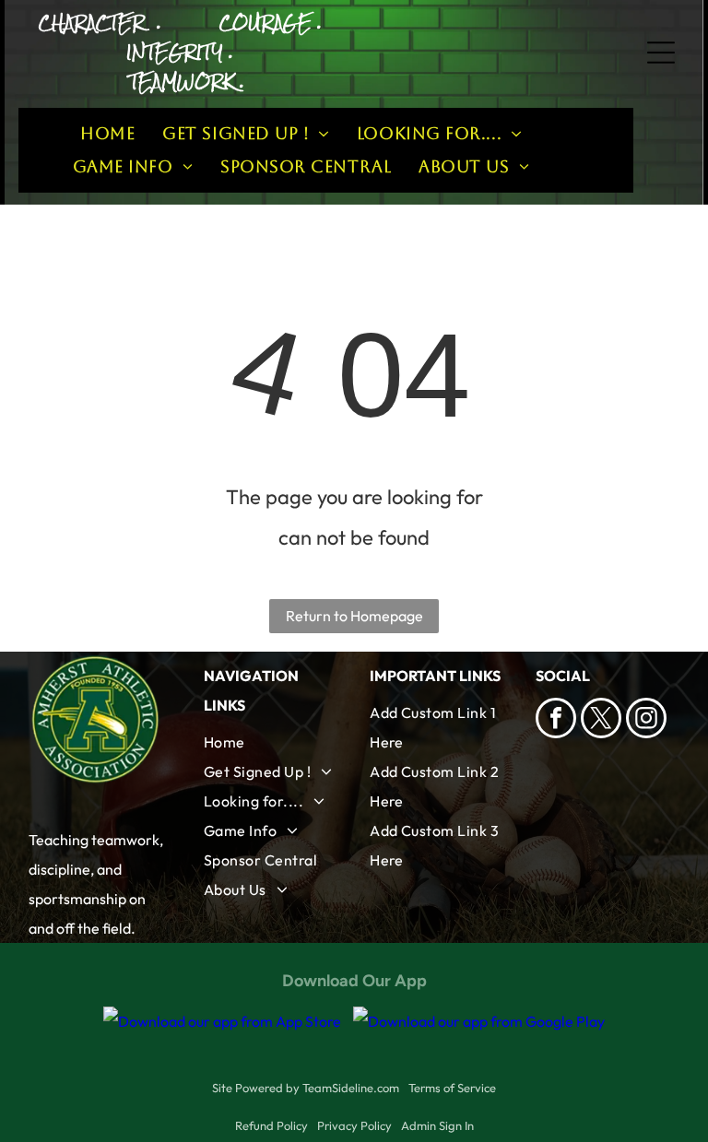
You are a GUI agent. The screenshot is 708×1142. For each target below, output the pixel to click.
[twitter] (601, 720)
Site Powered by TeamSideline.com (305, 1087)
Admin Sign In (437, 1125)
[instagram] (646, 720)
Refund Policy (271, 1125)
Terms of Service (452, 1087)
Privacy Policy (354, 1125)
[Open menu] (661, 52)
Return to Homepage (354, 615)
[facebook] (556, 720)
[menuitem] (107, 133)
